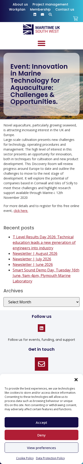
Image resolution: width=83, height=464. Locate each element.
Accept (41, 422)
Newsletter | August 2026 (35, 253)
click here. (21, 210)
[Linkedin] (41, 328)
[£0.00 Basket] (75, 18)
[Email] (41, 364)
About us (20, 4)
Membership (40, 9)
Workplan (17, 9)
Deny (41, 435)
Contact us (64, 9)
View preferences (41, 447)
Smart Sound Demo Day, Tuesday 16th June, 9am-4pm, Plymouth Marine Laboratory (46, 276)
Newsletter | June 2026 (33, 264)
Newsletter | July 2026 (32, 259)
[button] (76, 379)
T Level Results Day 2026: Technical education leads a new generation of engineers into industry (44, 242)
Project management (50, 4)
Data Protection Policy (50, 458)
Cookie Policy (25, 458)
